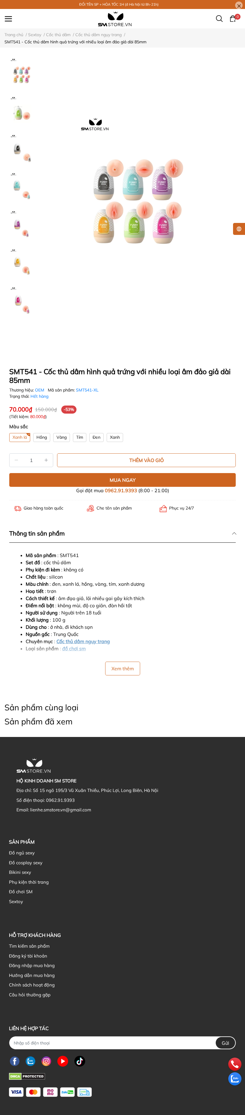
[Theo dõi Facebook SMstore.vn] (14, 1061)
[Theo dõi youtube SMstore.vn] (62, 1061)
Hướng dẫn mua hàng (32, 975)
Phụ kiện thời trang (29, 882)
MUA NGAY (123, 480)
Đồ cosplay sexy (25, 862)
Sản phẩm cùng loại (41, 707)
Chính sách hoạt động (32, 985)
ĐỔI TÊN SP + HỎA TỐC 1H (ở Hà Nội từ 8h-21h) (119, 4)
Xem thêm (122, 669)
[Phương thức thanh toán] (50, 1092)
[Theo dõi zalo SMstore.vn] (30, 1061)
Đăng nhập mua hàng (32, 965)
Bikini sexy (20, 872)
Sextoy (16, 901)
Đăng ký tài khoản (28, 956)
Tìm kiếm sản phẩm (29, 946)
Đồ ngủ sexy (22, 853)
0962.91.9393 (121, 490)
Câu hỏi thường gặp (29, 995)
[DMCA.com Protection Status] (27, 1076)
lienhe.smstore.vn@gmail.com (60, 810)
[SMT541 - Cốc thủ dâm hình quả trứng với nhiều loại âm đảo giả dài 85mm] (137, 205)
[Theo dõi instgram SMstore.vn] (46, 1061)
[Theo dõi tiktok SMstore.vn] (80, 1061)
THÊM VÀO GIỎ (146, 460)
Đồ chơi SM (21, 891)
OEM (40, 390)
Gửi (225, 1043)
